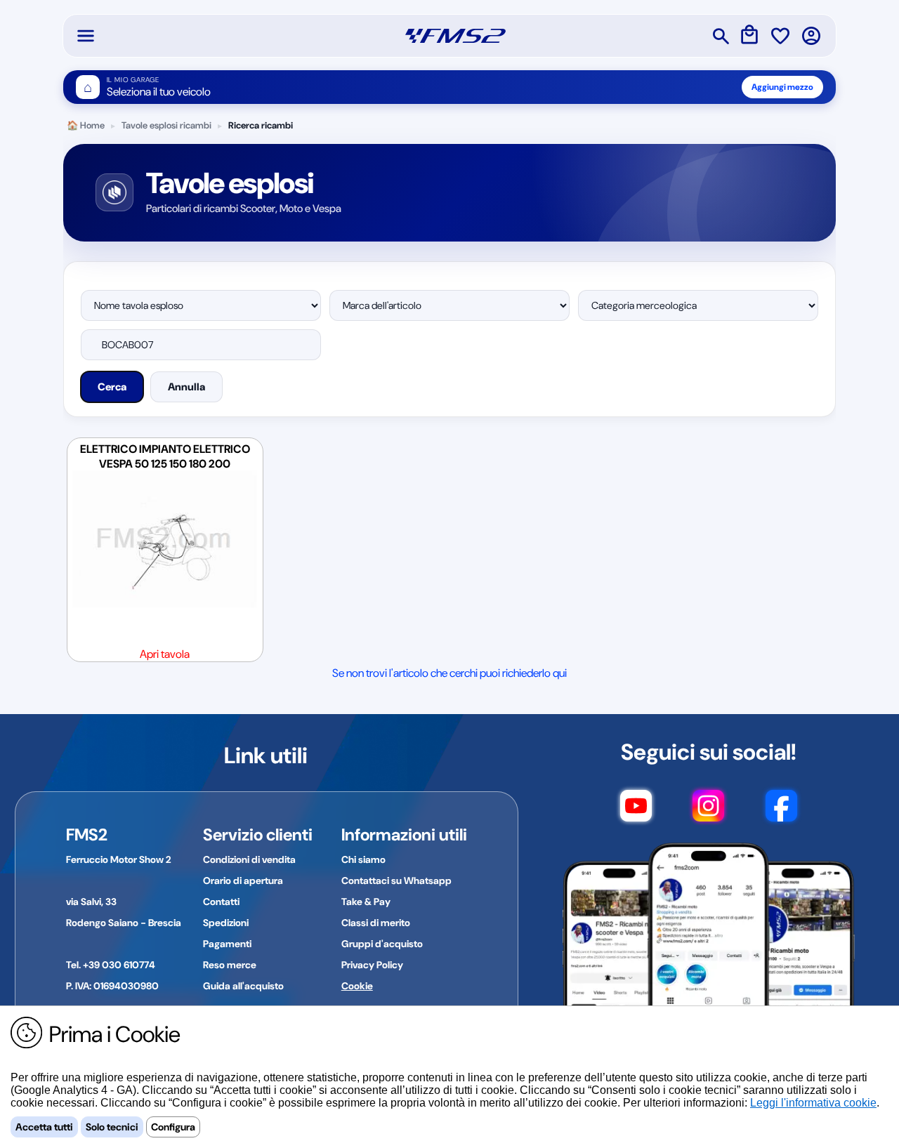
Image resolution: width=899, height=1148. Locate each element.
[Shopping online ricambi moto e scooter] (455, 36)
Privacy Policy (372, 964)
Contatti (221, 901)
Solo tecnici (112, 1127)
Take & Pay (366, 901)
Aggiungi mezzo (782, 87)
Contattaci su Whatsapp (396, 880)
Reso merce (229, 964)
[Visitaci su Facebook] (781, 812)
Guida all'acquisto (243, 985)
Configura (173, 1127)
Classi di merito (375, 922)
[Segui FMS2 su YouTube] (636, 812)
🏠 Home (86, 125)
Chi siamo (363, 859)
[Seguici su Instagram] (708, 812)
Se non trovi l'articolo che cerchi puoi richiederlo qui (449, 673)
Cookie (357, 985)
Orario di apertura (243, 880)
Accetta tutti (44, 1127)
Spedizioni (226, 922)
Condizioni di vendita (249, 859)
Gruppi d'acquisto (382, 943)
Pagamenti (227, 943)
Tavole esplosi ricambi (166, 125)
